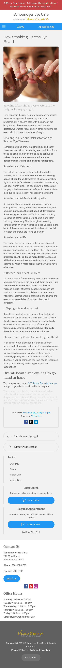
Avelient (46, 650)
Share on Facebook (26, 422)
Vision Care (15, 474)
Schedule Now (33, 524)
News (13, 469)
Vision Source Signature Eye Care (31, 633)
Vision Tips (36, 416)
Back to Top (31, 657)
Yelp (31, 586)
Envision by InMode (48, 3)
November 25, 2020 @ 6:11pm (36, 413)
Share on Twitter (31, 422)
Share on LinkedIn (36, 422)
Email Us (11, 578)
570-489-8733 (19, 565)
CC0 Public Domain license (42, 383)
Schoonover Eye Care (35, 643)
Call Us (20, 26)
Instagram (36, 586)
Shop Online (33, 500)
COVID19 (14, 463)
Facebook (26, 586)
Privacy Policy (18, 650)
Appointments (46, 26)
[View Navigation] (5, 27)
